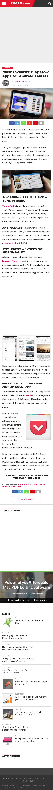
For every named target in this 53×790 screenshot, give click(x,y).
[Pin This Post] (35, 122)
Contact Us (8, 778)
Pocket (29, 395)
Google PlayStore (11, 486)
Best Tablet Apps (36, 484)
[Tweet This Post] (17, 122)
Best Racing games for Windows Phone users (30, 476)
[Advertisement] (26, 34)
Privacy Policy (28, 781)
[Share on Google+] (29, 122)
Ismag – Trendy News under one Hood (33, 778)
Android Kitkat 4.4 (14, 243)
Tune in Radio (9, 206)
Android (22, 484)
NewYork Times (10, 261)
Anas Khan (19, 81)
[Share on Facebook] (12, 122)
